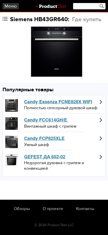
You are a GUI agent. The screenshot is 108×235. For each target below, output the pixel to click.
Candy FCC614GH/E (46, 120)
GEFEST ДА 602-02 (44, 157)
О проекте (53, 208)
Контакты (85, 208)
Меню (11, 6)
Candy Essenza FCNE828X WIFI (58, 102)
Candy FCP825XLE (44, 138)
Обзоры (22, 208)
